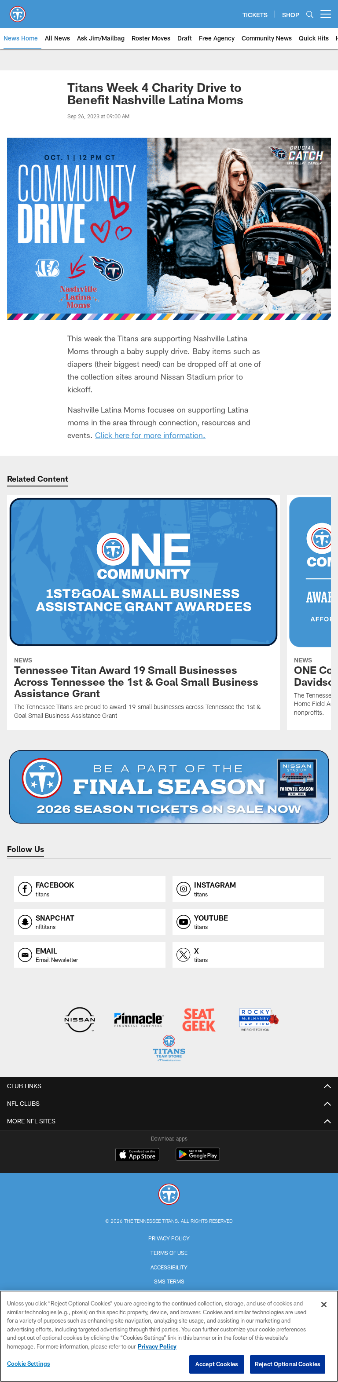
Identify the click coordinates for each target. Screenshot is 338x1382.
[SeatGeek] (198, 1020)
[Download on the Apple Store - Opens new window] (137, 1155)
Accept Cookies (216, 1363)
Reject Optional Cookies (287, 1363)
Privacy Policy (169, 1238)
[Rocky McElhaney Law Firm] (258, 1020)
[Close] (324, 1304)
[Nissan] (79, 1020)
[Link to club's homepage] (17, 11)
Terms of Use (169, 1253)
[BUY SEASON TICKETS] (169, 787)
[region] (169, 1336)
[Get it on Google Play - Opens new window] (198, 1159)
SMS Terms (169, 1281)
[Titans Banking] (139, 1020)
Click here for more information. (150, 435)
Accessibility (169, 1267)
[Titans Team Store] (168, 1049)
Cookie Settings (28, 1363)
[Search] (309, 14)
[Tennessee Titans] (169, 1195)
